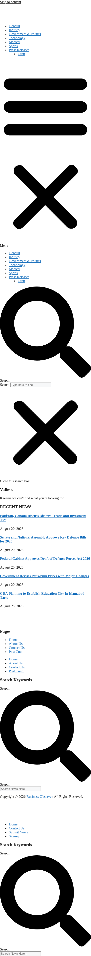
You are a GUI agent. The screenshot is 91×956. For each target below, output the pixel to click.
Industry (14, 30)
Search (4, 385)
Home (13, 640)
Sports (13, 46)
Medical (14, 42)
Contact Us (17, 648)
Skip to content (10, 2)
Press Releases (19, 50)
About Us (16, 644)
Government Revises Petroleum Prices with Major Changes (44, 576)
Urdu (21, 54)
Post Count (16, 652)
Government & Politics (25, 34)
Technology (17, 38)
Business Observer (39, 796)
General (14, 26)
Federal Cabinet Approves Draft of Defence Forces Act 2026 (45, 558)
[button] (45, 154)
